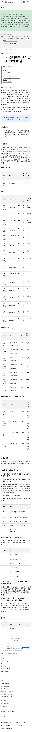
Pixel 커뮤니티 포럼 (16, 463)
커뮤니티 (12, 722)
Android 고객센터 (5, 703)
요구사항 (3, 663)
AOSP (2, 50)
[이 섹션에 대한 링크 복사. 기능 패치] (10, 458)
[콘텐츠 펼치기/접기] (11, 66)
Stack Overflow (5, 714)
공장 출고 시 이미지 (6, 671)
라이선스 (24, 722)
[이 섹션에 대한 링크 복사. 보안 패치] (10, 144)
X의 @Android (5, 681)
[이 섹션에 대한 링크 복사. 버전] (6, 618)
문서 (2, 7)
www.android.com (6, 708)
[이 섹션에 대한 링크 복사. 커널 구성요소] (12, 168)
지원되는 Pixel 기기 (22, 90)
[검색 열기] (21, 2)
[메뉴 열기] (2, 2)
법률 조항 (18, 722)
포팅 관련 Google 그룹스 (7, 696)
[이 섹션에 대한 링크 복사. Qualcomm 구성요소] (17, 328)
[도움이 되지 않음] (13, 53)
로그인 (28, 2)
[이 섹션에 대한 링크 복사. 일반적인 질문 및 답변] (20, 471)
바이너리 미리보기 (5, 669)
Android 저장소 (5, 661)
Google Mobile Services (7, 711)
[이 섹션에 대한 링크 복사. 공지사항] (10, 128)
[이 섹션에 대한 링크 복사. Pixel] (6, 192)
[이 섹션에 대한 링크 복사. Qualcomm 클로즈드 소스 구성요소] (27, 397)
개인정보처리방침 (6, 725)
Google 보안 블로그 (6, 689)
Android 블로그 (5, 686)
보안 (11, 50)
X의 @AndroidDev (6, 683)
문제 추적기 (4, 716)
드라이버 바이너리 (5, 674)
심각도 (6, 151)
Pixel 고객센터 (4, 706)
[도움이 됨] (11, 53)
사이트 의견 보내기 (17, 725)
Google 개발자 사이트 (14, 591)
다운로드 (3, 666)
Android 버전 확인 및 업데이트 (19, 102)
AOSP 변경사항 (17, 26)
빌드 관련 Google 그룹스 (7, 694)
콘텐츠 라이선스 (25, 647)
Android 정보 (4, 722)
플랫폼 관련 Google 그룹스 (8, 691)
